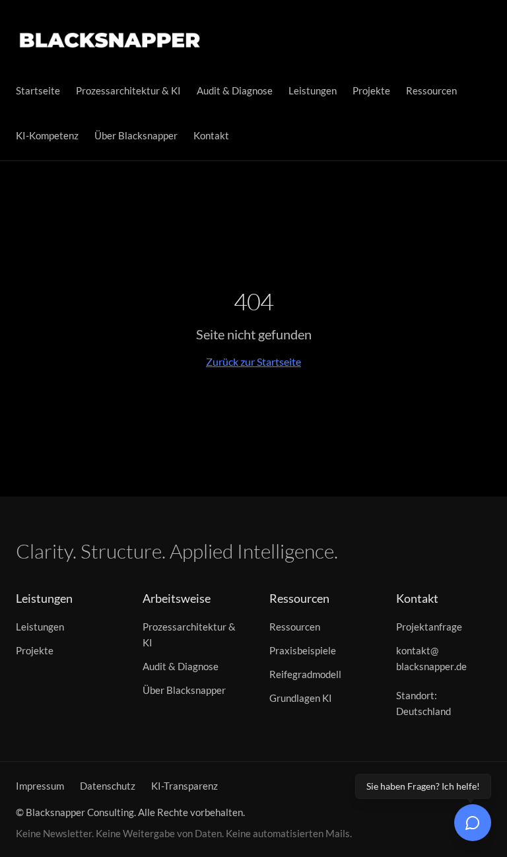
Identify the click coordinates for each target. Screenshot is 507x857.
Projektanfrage (429, 627)
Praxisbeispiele (302, 650)
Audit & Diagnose (235, 90)
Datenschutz (107, 786)
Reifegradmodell (305, 674)
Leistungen (312, 90)
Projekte (371, 90)
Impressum (40, 786)
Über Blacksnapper (136, 135)
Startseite (38, 90)
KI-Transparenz (184, 786)
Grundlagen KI (300, 698)
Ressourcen (431, 90)
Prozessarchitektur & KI (128, 90)
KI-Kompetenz (47, 135)
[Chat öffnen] (472, 822)
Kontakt (211, 135)
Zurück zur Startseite (253, 361)
